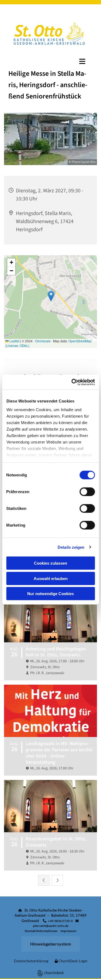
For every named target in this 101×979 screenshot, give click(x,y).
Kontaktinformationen (41, 931)
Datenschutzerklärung (31, 961)
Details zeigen (71, 547)
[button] (50, 61)
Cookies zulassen (50, 563)
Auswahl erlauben (51, 578)
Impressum (68, 931)
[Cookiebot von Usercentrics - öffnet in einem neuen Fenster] (72, 382)
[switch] (87, 491)
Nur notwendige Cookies (50, 593)
